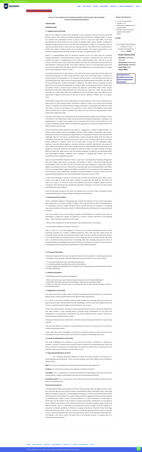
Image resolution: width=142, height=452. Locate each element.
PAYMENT (95, 6)
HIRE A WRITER (86, 6)
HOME (79, 6)
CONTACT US (113, 6)
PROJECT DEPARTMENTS (126, 6)
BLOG (137, 6)
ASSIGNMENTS (104, 6)
